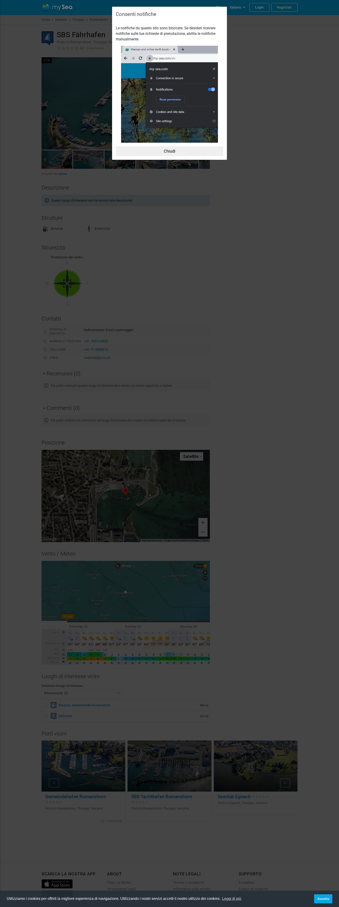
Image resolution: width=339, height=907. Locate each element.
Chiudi (169, 151)
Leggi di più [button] (231, 899)
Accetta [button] (323, 899)
